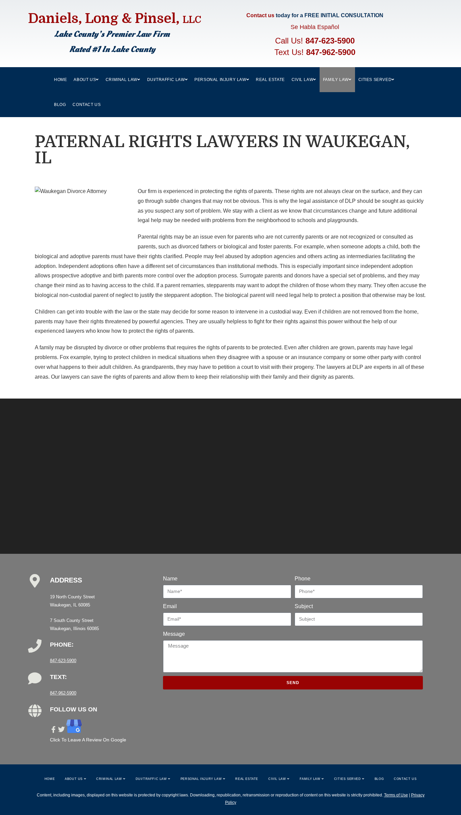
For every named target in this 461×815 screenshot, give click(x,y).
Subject (304, 606)
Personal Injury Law (202, 779)
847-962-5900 (330, 52)
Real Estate (246, 779)
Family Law (311, 779)
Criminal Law (109, 779)
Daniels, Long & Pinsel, (114, 18)
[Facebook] (53, 729)
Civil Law (277, 779)
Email (170, 606)
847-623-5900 (330, 40)
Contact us (260, 15)
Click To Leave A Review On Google (88, 739)
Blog (379, 779)
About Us (74, 779)
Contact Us (405, 779)
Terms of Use (396, 795)
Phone (302, 578)
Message (174, 634)
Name (170, 578)
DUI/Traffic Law (152, 779)
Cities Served (348, 779)
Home (50, 779)
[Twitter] (61, 729)
